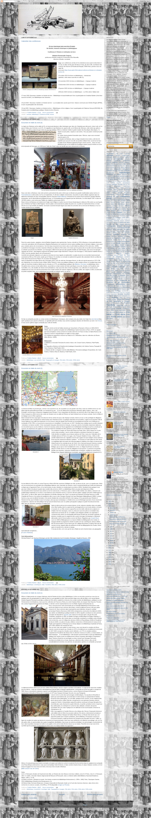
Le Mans (113, 243)
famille (108, 214)
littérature (115, 246)
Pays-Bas (127, 273)
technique (109, 299)
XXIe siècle (110, 318)
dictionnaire (121, 205)
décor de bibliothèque (118, 204)
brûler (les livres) (123, 179)
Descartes (109, 205)
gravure (114, 219)
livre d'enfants (121, 246)
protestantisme (120, 284)
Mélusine (116, 255)
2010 (110, 564)
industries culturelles (112, 232)
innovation (116, 234)
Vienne (108, 310)
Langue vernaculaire (123, 241)
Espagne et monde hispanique (115, 600)
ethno (125, 212)
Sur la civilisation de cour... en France (117, 596)
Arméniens (127, 162)
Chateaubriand (110, 187)
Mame (128, 250)
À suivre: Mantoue (27, 532)
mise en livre (125, 255)
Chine (122, 187)
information (127, 232)
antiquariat (127, 159)
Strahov (108, 297)
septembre (113, 515)
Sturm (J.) (122, 297)
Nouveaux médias (111, 611)
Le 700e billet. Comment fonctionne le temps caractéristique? (120, 367)
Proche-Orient (127, 278)
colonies (120, 192)
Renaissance (113, 287)
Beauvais (119, 167)
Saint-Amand (116, 292)
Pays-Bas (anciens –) (113, 275)
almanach (118, 155)
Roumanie (118, 290)
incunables (127, 229)
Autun (117, 164)
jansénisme (109, 239)
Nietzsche (127, 263)
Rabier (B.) (119, 285)
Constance (115, 199)
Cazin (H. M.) (126, 184)
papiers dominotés (119, 270)
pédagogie (122, 275)
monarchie (127, 256)
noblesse (109, 265)
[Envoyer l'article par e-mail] (56, 112)
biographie (127, 176)
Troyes (124, 306)
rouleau (112, 290)
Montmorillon (115, 260)
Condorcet (118, 194)
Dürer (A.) (109, 209)
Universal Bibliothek (111, 308)
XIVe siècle (112, 312)
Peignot (128, 275)
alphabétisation (126, 155)
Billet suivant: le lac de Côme (30, 768)
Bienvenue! (110, 331)
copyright (127, 199)
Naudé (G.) (109, 263)
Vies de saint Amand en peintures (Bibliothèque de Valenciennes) (116, 620)
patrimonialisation (117, 273)
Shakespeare (114, 294)
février (112, 540)
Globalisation (118, 217)
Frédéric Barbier (118, 472)
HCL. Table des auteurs (113, 341)
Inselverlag (114, 236)
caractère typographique (123, 182)
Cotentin (115, 200)
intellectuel (120, 236)
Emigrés (113, 210)
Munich (128, 260)
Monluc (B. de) (125, 258)
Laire (115, 241)
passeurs (119, 272)
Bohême (113, 178)
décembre (113, 508)
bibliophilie (127, 170)
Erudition (113, 212)
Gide (114, 217)
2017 (110, 548)
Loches (112, 248)
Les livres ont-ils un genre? (121, 391)
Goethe (123, 217)
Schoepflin (127, 292)
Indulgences (118, 231)
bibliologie (114, 170)
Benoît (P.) (127, 167)
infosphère (109, 234)
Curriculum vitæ (111, 333)
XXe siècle (126, 317)
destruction (114, 205)
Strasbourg (115, 297)
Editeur (124, 209)
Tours (122, 303)
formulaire (127, 214)
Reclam (128, 285)
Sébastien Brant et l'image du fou (116, 343)
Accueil (62, 794)
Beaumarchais (113, 167)
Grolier (122, 219)
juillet (111, 529)
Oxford (121, 268)
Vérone (100, 321)
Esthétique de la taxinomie (114, 345)
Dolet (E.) (118, 207)
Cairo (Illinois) (123, 181)
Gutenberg (109, 220)
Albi (117, 153)
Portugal (120, 278)
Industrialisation (126, 231)
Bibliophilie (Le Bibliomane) (114, 594)
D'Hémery (113, 202)
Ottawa (117, 268)
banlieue (113, 165)
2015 (110, 552)
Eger (128, 209)
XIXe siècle (55, 584)
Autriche (113, 164)
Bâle (124, 164)
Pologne (115, 278)
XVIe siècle (69, 360)
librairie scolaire (125, 245)
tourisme (118, 303)
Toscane (108, 303)
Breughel (116, 179)
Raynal (124, 286)
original (112, 268)
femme (115, 214)
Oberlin (128, 266)
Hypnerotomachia (114, 227)
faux (111, 214)
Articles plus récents (28, 794)
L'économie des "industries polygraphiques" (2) (121, 380)
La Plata (125, 239)
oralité (108, 268)
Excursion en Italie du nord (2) (31, 368)
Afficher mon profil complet (114, 495)
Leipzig (123, 243)
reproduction (120, 287)
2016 (110, 550)
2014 (110, 554)
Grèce (118, 219)
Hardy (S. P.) (109, 222)
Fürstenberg (122, 215)
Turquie (128, 306)
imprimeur (120, 229)
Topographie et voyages (52, 360)
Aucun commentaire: (48, 112)
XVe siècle (62, 360)
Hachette (122, 220)
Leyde (112, 245)
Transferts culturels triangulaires (119, 447)
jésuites (115, 239)
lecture (52, 114)
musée (108, 261)
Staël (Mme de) (115, 295)
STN (129, 295)
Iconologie (44, 789)
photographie (125, 276)
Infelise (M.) (120, 232)
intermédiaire (127, 236)
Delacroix (128, 204)
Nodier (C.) (114, 265)
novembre (113, 510)
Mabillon (120, 250)
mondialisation (110, 258)
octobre (112, 512)
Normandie (121, 265)
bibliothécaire (110, 173)
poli (129, 276)
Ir (121, 238)
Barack (117, 165)
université (118, 308)
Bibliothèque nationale (118, 176)
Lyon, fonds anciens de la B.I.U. (115, 606)
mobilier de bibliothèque (115, 256)
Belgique (122, 167)
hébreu (114, 222)
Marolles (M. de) (120, 251)
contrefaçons (37, 584)
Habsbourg (116, 220)
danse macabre (125, 202)
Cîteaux (115, 189)
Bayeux (108, 167)
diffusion (127, 205)
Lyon (116, 250)
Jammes (128, 238)
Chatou (117, 187)
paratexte (127, 270)
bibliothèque (35, 114)
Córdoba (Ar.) (110, 200)
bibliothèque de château (114, 174)
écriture (120, 209)
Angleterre (127, 157)
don (129, 207)
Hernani (117, 222)
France (108, 215)
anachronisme (121, 157)
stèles (120, 295)
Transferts (48, 584)
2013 (110, 557)
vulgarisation (122, 310)
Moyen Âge (122, 260)
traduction (127, 303)
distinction (109, 207)
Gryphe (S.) (127, 219)
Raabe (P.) (113, 285)
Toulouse (113, 303)
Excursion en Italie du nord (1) (31, 593)
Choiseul (127, 187)
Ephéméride (126, 210)
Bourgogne (127, 177)
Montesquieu (109, 260)
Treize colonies (113, 306)
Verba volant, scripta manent (122, 401)
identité (127, 227)
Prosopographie (110, 284)
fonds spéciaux (121, 214)
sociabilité (120, 294)
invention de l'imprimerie (114, 238)
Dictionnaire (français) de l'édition (116, 598)
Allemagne (110, 155)
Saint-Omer (122, 292)
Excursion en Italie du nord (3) (31, 123)
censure (109, 186)
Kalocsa (120, 239)
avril (111, 536)
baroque (128, 165)
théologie (114, 299)
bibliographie (117, 169)
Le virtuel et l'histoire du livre (121, 458)
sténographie (124, 295)
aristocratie (121, 162)
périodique (109, 276)
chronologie (109, 189)
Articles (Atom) (33, 798)
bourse (108, 179)
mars (111, 538)
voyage (116, 310)
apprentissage (117, 160)
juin (111, 531)
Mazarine (118, 253)
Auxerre (121, 164)
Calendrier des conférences (31, 41)
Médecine (127, 253)
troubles (120, 306)
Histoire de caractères (120, 412)
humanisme (37, 789)
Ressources (126, 287)
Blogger (85, 805)
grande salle (67, 614)
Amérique (109, 157)
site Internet (95, 319)
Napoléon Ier (119, 261)
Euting (128, 212)
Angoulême (109, 159)
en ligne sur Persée (63, 785)
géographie (109, 217)
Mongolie (118, 258)
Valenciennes (126, 308)
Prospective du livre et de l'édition (116, 613)
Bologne (118, 178)
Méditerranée (110, 255)
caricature (109, 184)
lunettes (113, 250)
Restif (108, 289)
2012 (110, 559)
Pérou (120, 277)
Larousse (109, 243)
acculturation (110, 153)
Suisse (128, 297)
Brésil (111, 179)
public (108, 286)
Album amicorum (125, 153)
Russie (108, 292)
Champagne (117, 186)
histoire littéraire (125, 224)
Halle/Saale (127, 220)
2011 (109, 561)
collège (108, 192)
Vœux (112, 310)
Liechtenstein (109, 246)
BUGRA (110, 181)
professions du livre (113, 280)
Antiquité (109, 160)
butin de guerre (116, 181)
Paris (108, 272)
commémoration (110, 194)
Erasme (108, 212)
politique (109, 278)
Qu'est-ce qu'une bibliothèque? (118, 423)
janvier (112, 542)
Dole (114, 207)
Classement (127, 189)
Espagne (119, 212)
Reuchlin (112, 289)
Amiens (115, 157)
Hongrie (119, 226)
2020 (110, 503)
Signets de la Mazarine (113, 618)
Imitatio (114, 229)
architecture (126, 160)
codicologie (115, 191)
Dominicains (124, 207)
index (108, 231)
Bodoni (108, 178)
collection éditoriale (124, 191)
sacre (111, 292)
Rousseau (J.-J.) (126, 290)
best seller (110, 169)
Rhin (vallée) (117, 289)
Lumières (109, 250)
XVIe (113, 314)
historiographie (111, 226)
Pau (123, 273)
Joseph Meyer (95, 518)
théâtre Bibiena (61, 196)
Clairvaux (120, 189)
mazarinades (110, 253)
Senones (108, 294)
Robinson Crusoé (126, 289)
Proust (128, 284)
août (111, 526)
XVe (125, 312)
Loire (116, 248)
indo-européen (112, 231)
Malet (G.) (124, 250)
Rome (108, 290)
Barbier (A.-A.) (122, 165)
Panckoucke (127, 268)
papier (112, 270)
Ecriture (115, 209)
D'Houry (118, 202)
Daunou (108, 204)
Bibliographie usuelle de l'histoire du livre (118, 592)
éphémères (119, 210)
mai (111, 533)
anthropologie (118, 159)
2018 (110, 545)
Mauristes (127, 251)
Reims (108, 287)
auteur (108, 164)
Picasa (108, 117)
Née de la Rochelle (118, 263)
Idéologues (109, 229)
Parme (113, 272)
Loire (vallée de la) (124, 248)
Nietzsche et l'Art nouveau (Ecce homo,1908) (121, 435)
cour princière (38, 360)
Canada (113, 182)
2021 (110, 501)
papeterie (108, 270)
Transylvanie (119, 305)
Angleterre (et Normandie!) (114, 590)
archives (29, 114)
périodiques (115, 277)
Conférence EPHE (44, 114)
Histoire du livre (29, 8)
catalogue (114, 184)
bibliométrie (120, 170)
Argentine (115, 162)
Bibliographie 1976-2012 (113, 335)
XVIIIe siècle (76, 360)
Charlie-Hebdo (127, 186)
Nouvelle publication (118, 267)
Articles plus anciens (95, 794)
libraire (117, 245)
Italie (43, 360)
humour (108, 227)
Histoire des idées (125, 222)
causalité (120, 184)
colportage (127, 192)
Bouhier (122, 177)
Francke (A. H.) (115, 215)
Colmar (114, 192)
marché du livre (111, 251)
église (108, 210)
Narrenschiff (126, 261)
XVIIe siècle (81, 789)
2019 (110, 506)
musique (113, 261)
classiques (109, 191)
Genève (128, 215)
